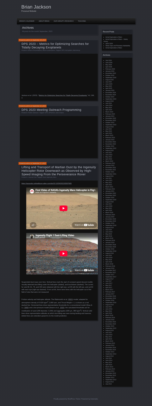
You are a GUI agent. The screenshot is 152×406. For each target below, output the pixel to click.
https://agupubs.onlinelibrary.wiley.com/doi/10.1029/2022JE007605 (46, 183)
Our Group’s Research (64, 21)
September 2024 (110, 99)
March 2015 (109, 341)
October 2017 (109, 275)
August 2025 (109, 80)
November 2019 (110, 221)
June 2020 (108, 206)
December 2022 (110, 142)
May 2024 (108, 107)
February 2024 (110, 114)
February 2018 (110, 266)
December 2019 (110, 219)
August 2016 (109, 305)
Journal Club (32, 177)
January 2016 (109, 320)
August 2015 (109, 330)
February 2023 (110, 137)
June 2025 (108, 84)
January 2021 (109, 191)
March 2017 (109, 290)
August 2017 (109, 279)
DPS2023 (52, 113)
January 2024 (109, 116)
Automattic (94, 399)
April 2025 (108, 88)
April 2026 (108, 67)
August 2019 (109, 227)
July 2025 (108, 82)
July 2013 (108, 384)
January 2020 (109, 217)
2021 (70, 299)
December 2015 (110, 322)
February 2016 (110, 317)
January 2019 (109, 242)
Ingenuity (49, 177)
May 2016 (108, 311)
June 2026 (108, 62)
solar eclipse (60, 113)
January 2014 (109, 371)
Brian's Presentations (35, 50)
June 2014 (108, 360)
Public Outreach (33, 113)
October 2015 (109, 326)
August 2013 (109, 382)
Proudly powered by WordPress (64, 399)
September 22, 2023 (39, 106)
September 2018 (110, 251)
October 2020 (109, 197)
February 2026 (110, 69)
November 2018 (110, 247)
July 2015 (108, 332)
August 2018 (109, 253)
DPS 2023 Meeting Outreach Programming (51, 109)
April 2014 (108, 365)
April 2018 (108, 262)
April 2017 (108, 287)
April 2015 (108, 339)
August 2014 (109, 356)
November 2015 (110, 324)
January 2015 (109, 345)
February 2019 (110, 240)
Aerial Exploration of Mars (113, 37)
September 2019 (110, 225)
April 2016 (108, 313)
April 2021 (108, 185)
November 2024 (110, 95)
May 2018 (108, 260)
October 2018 (109, 249)
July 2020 (108, 204)
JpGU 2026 (109, 43)
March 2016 (109, 315)
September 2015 (110, 328)
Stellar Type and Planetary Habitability (117, 46)
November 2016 (110, 298)
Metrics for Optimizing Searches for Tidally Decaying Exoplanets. (63, 95)
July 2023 (108, 129)
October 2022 (109, 146)
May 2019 (108, 234)
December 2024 (110, 92)
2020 (62, 308)
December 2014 (110, 347)
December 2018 (110, 245)
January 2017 (109, 294)
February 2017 (110, 292)
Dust (44, 177)
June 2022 (108, 155)
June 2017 (108, 283)
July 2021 (108, 178)
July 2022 (108, 152)
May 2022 (108, 157)
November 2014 (110, 350)
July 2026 (108, 60)
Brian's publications (49, 50)
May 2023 (108, 131)
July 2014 (108, 358)
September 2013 (110, 380)
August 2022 (109, 150)
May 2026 (108, 65)
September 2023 (110, 125)
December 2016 (110, 296)
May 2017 (108, 285)
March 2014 (109, 367)
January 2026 (109, 71)
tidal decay (76, 50)
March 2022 (109, 161)
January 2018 (109, 268)
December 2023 (110, 118)
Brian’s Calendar (26, 21)
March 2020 (109, 212)
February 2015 (110, 343)
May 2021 (108, 182)
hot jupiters (68, 50)
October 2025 (109, 75)
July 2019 (108, 230)
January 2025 (109, 90)
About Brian (44, 21)
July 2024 (108, 103)
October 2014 (109, 352)
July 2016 (108, 307)
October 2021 (109, 172)
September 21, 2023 (39, 163)
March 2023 (109, 135)
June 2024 (108, 105)
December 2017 (110, 270)
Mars (54, 177)
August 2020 (109, 202)
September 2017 (110, 277)
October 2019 (109, 223)
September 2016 (110, 302)
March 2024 (109, 112)
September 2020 (110, 200)
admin (28, 40)
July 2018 (108, 255)
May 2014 (108, 362)
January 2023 (109, 140)
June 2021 (108, 180)
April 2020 (108, 210)
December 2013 (110, 373)
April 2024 (108, 110)
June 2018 (108, 257)
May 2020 (108, 208)
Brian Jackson (36, 7)
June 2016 (108, 309)
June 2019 (108, 232)
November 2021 (110, 170)
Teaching (82, 21)
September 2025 (110, 77)
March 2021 (109, 187)
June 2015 (108, 335)
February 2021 (110, 189)
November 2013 (110, 375)
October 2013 (109, 377)
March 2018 (109, 264)
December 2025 (110, 73)
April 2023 (108, 133)
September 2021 (110, 174)
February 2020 (110, 215)
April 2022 (108, 159)
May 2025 (108, 86)
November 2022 (110, 144)
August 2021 (109, 176)
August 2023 (109, 127)
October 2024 (109, 97)
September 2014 (110, 354)
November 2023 (110, 120)
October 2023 (109, 122)
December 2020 (110, 193)
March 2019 (109, 238)
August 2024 (109, 101)
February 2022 (110, 163)
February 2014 (110, 369)
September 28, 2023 (39, 40)
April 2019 (108, 236)
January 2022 (109, 165)
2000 (26, 308)
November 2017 (110, 272)
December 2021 (110, 167)
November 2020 (110, 195)
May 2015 (108, 337)
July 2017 (108, 281)
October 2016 (109, 300)
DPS (63, 50)
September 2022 (110, 148)
